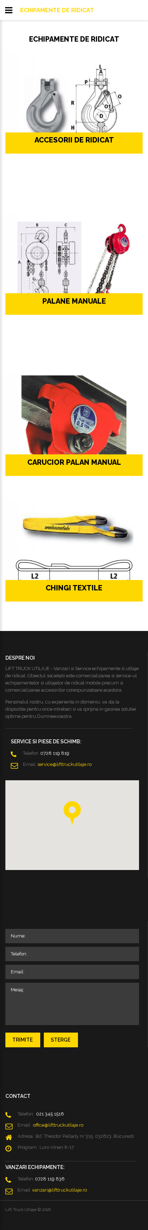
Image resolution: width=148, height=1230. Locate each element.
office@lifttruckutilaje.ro (58, 1125)
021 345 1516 (50, 1114)
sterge (60, 1040)
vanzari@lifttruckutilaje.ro (59, 1190)
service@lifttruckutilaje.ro (64, 764)
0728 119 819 (54, 753)
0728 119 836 (50, 1179)
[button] (72, 813)
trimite (22, 1040)
